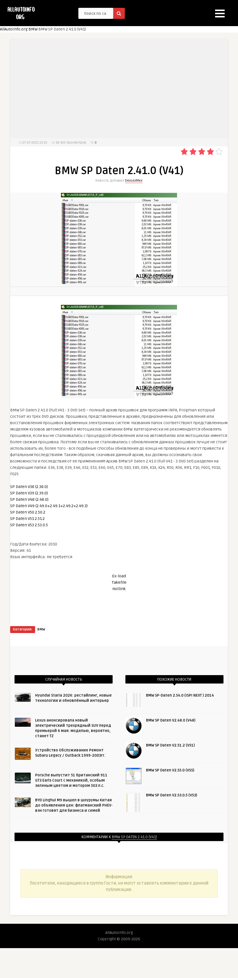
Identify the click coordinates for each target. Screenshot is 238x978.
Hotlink (119, 588)
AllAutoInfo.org (14, 29)
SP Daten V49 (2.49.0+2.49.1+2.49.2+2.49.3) (49, 505)
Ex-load (119, 576)
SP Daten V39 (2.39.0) (29, 493)
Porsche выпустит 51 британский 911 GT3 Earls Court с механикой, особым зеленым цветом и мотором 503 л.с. (71, 780)
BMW (32, 29)
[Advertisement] (119, 88)
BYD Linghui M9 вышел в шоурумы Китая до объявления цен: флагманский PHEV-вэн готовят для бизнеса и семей (74, 805)
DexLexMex (134, 180)
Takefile (119, 582)
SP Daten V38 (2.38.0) (29, 486)
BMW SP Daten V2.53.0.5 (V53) (171, 795)
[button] (220, 13)
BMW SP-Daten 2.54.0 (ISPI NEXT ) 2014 (180, 695)
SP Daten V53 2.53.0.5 (29, 525)
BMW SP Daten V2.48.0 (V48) (170, 720)
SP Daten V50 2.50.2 (27, 512)
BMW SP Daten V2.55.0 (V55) (170, 770)
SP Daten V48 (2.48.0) (29, 499)
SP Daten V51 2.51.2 (27, 518)
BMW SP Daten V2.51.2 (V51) (170, 745)
